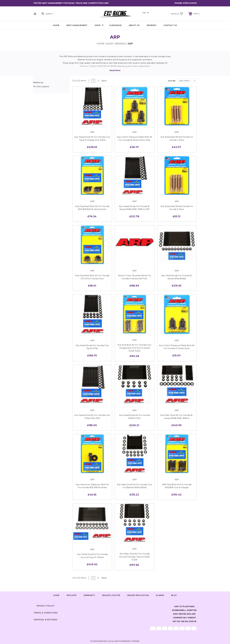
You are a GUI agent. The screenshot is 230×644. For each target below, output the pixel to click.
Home (56, 25)
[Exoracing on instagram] (115, 605)
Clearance (115, 25)
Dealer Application (138, 595)
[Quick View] (86, 122)
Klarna (160, 595)
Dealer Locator (111, 595)
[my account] (35, 13)
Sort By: (172, 81)
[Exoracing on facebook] (107, 605)
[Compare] (98, 122)
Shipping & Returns (45, 619)
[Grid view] (156, 80)
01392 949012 (190, 3)
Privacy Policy (45, 606)
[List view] (163, 80)
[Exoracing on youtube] (123, 605)
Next (104, 80)
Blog (174, 595)
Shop (98, 25)
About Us (134, 25)
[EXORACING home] (115, 13)
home (56, 595)
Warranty (89, 595)
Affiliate (71, 595)
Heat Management (76, 25)
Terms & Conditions (46, 613)
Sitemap (135, 641)
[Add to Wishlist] (92, 122)
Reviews (151, 25)
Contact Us (170, 25)
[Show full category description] (115, 70)
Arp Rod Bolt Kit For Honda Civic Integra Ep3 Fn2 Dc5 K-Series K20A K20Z (134, 348)
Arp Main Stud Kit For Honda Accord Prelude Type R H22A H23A (134, 556)
